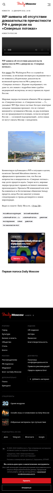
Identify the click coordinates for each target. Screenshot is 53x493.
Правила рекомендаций (39, 366)
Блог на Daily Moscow (11, 372)
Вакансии (32, 338)
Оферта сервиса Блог (37, 370)
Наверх (28, 315)
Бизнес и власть (9, 338)
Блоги (4, 350)
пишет (8, 72)
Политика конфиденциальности (38, 361)
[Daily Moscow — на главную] (13, 315)
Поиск (5, 381)
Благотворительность (38, 342)
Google (41, 437)
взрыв (20, 221)
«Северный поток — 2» (11, 217)
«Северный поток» (30, 217)
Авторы (31, 334)
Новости (6, 11)
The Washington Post (11, 225)
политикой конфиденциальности (32, 473)
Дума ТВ (36, 205)
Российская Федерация (12, 213)
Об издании (33, 330)
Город (4, 330)
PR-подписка (7, 364)
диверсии (43, 217)
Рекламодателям (9, 360)
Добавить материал (40, 379)
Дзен (6, 437)
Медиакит (6, 367)
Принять (26, 481)
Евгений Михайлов (31, 213)
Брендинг (6, 385)
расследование (9, 221)
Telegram (16, 437)
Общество (6, 342)
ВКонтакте (29, 437)
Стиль (4, 346)
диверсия (28, 221)
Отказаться (26, 488)
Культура (6, 334)
